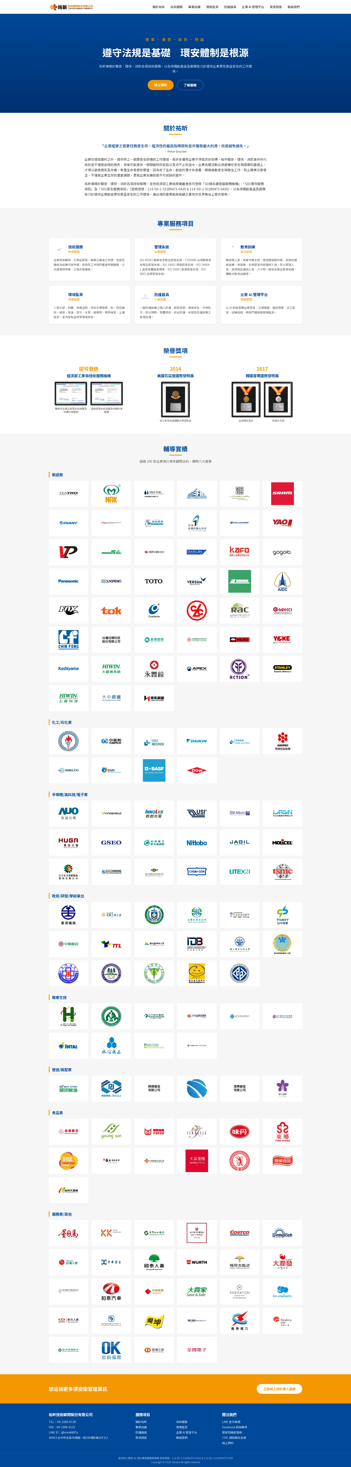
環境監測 (212, 7)
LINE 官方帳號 (231, 1422)
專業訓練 (194, 7)
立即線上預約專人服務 (279, 1388)
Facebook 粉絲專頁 (234, 1427)
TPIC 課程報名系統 (234, 1438)
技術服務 (176, 7)
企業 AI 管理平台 (253, 7)
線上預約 (160, 84)
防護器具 (230, 7)
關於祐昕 (159, 7)
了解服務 (190, 85)
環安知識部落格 (232, 1432)
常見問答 (276, 7)
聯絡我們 (294, 7)
